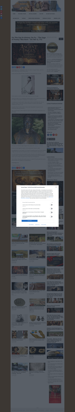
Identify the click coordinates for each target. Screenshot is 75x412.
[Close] (56, 187)
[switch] (51, 205)
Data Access (37, 224)
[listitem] (37, 202)
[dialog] (37, 206)
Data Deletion (31, 224)
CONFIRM (30, 220)
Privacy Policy (43, 224)
